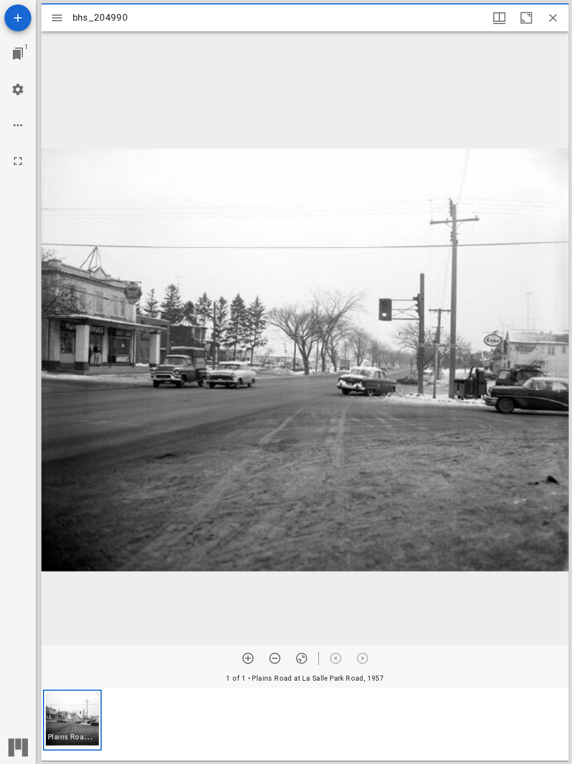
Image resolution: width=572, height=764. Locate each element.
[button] (72, 720)
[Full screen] (17, 161)
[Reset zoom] (301, 658)
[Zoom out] (274, 658)
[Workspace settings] (17, 89)
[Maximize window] (526, 17)
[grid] (305, 724)
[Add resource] (17, 17)
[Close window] (553, 17)
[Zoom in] (248, 658)
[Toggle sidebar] (57, 17)
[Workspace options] (17, 125)
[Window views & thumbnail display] (499, 17)
